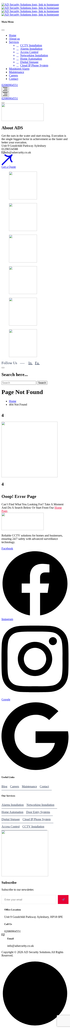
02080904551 (9, 85)
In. (30, 363)
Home (12, 35)
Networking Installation (34, 55)
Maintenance (16, 72)
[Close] (2, 30)
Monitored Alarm (19, 68)
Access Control (29, 52)
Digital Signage (29, 62)
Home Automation (31, 58)
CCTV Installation (31, 45)
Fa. (37, 363)
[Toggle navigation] (5, 89)
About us (14, 38)
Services (14, 42)
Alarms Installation (31, 48)
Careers (13, 75)
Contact (13, 78)
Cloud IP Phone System (34, 65)
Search (42, 382)
